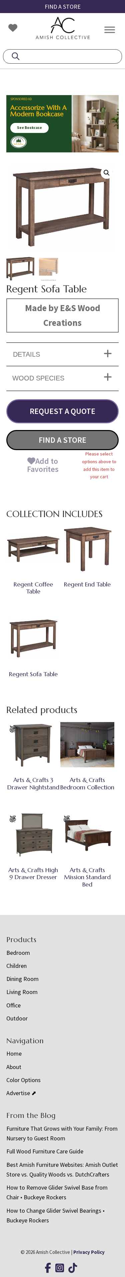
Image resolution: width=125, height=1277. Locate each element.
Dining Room (22, 979)
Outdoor (17, 1018)
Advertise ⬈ (21, 1093)
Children (16, 966)
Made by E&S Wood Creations (62, 315)
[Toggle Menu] (109, 29)
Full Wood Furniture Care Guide (44, 1151)
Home (14, 1053)
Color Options (23, 1080)
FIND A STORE (63, 6)
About (13, 1067)
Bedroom (18, 952)
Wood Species (38, 378)
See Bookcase (29, 127)
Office (13, 1005)
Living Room (22, 992)
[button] (107, 173)
